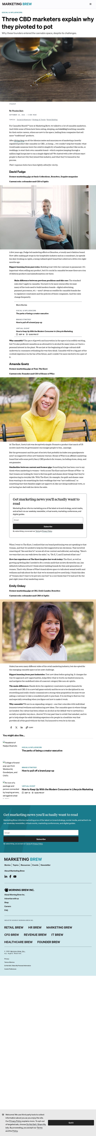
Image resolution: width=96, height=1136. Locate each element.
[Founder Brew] (49, 942)
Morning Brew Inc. (17, 951)
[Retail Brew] (13, 927)
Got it (71, 1122)
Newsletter (45, 865)
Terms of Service (9, 962)
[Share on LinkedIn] (22, 727)
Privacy (6, 959)
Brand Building (52, 119)
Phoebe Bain (17, 110)
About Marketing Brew (14, 870)
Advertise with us (11, 898)
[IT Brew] (57, 935)
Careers (7, 906)
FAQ (6, 910)
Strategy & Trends (39, 119)
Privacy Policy (15, 1121)
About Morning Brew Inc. (14, 894)
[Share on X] (16, 727)
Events (35, 865)
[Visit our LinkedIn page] (5, 876)
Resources (25, 865)
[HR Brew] (35, 927)
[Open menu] (91, 4)
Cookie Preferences (10, 969)
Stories (7, 865)
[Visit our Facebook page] (10, 876)
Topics (16, 865)
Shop (6, 902)
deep (22, 140)
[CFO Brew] (11, 935)
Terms (39, 1127)
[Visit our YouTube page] (14, 876)
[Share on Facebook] (11, 727)
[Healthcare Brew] (18, 942)
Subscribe (48, 526)
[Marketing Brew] (59, 927)
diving (17, 140)
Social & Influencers (24, 119)
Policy (15, 1130)
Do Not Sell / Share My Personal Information (17, 965)
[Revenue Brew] (35, 935)
